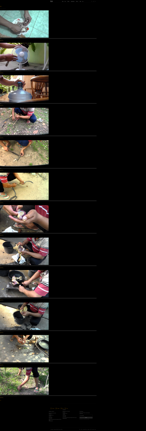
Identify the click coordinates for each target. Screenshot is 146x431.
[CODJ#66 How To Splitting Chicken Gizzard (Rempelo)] (48, 218)
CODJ (0, 38)
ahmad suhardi (1, 72)
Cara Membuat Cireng (65, 413)
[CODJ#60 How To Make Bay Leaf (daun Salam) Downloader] (48, 186)
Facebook (53, 408)
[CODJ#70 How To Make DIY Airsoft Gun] (48, 121)
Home (0, 6)
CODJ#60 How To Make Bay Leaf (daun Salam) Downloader (10, 201)
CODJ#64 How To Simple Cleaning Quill (7, 331)
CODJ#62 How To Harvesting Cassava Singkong (8, 396)
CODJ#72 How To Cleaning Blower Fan (7, 71)
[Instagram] (93, 1)
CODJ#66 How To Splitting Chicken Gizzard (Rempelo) (9, 234)
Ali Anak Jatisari (50, 417)
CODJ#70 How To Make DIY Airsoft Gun (7, 136)
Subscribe (86, 417)
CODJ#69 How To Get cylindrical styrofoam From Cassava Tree (11, 169)
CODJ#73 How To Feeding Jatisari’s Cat (7, 39)
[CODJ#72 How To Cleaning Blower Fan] (48, 56)
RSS (62, 408)
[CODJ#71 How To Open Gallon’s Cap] (48, 89)
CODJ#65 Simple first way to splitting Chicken (8, 266)
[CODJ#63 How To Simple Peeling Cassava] (48, 348)
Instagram (58, 408)
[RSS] (61, 408)
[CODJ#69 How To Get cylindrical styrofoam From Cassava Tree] (48, 154)
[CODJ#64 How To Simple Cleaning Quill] (48, 316)
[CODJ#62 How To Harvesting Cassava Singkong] (48, 381)
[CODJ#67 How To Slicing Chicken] (48, 283)
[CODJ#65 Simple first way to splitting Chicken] (48, 251)
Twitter (67, 408)
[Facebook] (91, 1)
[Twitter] (95, 1)
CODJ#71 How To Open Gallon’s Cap (6, 104)
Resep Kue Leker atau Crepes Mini (66, 411)
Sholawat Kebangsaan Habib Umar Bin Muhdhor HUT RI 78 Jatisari (70, 417)
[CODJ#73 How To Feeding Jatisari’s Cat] (48, 24)
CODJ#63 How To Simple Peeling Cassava (7, 363)
